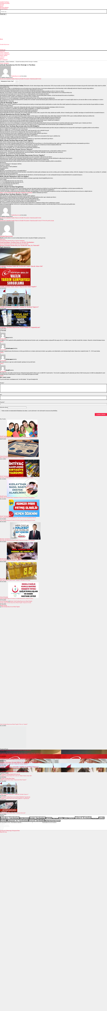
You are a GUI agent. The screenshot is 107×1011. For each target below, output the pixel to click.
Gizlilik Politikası (4, 2)
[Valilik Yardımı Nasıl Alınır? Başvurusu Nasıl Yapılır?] (15, 285)
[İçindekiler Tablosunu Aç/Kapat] (16, 81)
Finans (66, 818)
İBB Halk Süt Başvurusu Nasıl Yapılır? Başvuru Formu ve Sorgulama (17, 540)
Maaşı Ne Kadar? (95, 818)
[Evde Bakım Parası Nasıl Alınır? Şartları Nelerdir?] (8, 811)
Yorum (2, 382)
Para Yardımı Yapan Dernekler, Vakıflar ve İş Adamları (14, 560)
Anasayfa (2, 0)
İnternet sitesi (3, 407)
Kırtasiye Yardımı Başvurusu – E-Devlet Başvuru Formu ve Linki (16, 477)
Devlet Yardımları (10, 61)
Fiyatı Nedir (71, 818)
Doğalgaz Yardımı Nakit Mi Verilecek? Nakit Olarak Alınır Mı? (21, 266)
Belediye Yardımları (9, 817)
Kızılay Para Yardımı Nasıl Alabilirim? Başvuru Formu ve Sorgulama (17, 497)
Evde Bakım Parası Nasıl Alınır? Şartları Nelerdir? (13, 813)
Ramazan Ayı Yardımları (17, 820)
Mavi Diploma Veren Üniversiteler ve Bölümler (12, 457)
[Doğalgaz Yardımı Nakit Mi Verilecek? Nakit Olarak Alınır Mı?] (15, 264)
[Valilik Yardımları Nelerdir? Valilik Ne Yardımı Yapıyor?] (15, 305)
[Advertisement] (53, 27)
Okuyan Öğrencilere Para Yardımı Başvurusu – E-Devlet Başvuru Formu (18, 437)
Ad (1, 394)
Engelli (2, 58)
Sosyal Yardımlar (4, 54)
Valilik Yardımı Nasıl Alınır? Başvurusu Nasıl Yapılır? (18, 286)
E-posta (2, 402)
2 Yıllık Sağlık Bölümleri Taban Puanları (14, 771)
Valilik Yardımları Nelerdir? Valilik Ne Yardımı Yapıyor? (19, 307)
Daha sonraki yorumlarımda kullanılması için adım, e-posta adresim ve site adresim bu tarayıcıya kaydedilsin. (29, 410)
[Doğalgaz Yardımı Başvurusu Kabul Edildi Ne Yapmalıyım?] (15, 325)
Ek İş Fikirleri (3, 59)
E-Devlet (2, 57)
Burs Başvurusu (24, 818)
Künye (1, 6)
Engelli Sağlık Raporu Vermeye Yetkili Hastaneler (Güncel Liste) (16, 598)
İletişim (2, 4)
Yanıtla (1, 341)
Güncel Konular (4, 52)
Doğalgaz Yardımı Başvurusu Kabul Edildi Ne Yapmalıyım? (20, 327)
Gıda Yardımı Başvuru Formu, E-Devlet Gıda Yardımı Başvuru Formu (17, 520)
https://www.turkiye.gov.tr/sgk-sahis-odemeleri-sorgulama (16, 192)
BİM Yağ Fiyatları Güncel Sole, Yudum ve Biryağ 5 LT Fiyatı (15, 580)
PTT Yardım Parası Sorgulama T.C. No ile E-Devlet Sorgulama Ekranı (18, 517)
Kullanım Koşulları (5, 3)
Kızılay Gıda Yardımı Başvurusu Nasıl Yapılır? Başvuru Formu (15, 602)
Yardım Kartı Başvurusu (52, 821)
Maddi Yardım (3, 55)
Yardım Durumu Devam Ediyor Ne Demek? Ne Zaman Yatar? (21, 762)
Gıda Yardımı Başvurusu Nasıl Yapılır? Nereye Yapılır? (14, 724)
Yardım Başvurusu (15, 76)
